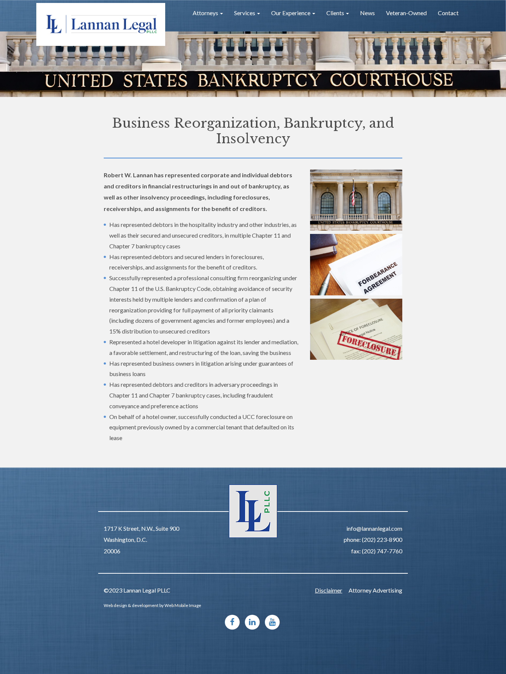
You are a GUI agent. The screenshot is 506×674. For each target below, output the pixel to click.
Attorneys (206, 12)
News (367, 12)
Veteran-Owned (406, 12)
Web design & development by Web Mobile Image (152, 605)
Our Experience (291, 12)
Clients (335, 12)
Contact (448, 12)
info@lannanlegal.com (374, 528)
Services (245, 12)
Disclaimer (328, 590)
